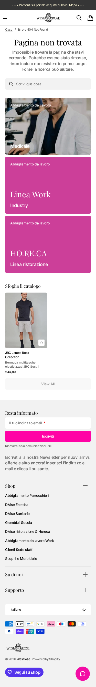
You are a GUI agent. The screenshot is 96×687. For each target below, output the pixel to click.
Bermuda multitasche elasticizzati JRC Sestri (22, 364)
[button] (5, 17)
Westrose (23, 659)
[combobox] (48, 84)
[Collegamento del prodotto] (26, 333)
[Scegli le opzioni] (41, 342)
